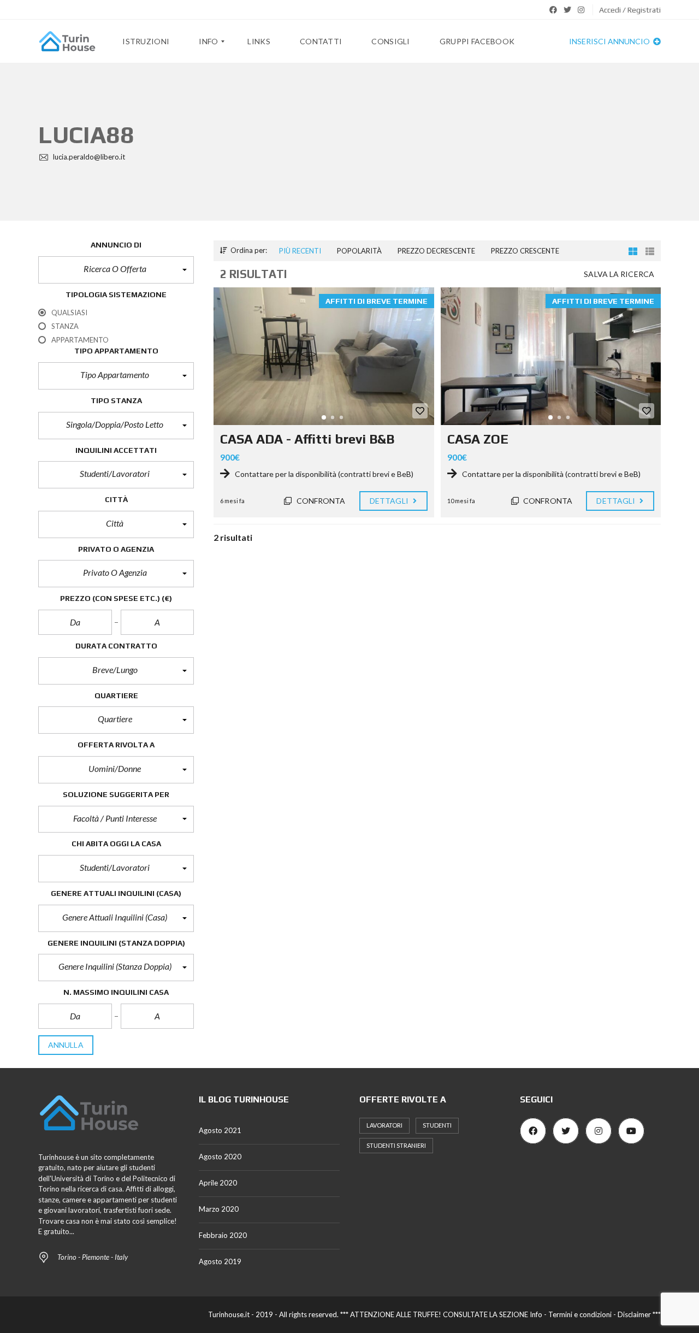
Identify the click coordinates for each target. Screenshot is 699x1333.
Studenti (437, 1125)
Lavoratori (384, 1125)
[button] (116, 270)
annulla (66, 1044)
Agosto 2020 (220, 1156)
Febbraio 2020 (223, 1235)
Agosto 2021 (220, 1130)
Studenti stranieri (396, 1145)
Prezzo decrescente (436, 250)
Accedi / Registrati (630, 9)
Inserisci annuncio (610, 41)
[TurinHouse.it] (67, 41)
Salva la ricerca (619, 274)
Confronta (320, 500)
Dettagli (390, 500)
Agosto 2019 (220, 1261)
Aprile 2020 (218, 1182)
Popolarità (359, 250)
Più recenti (300, 250)
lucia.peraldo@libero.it (88, 156)
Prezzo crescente (525, 250)
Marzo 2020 (219, 1209)
